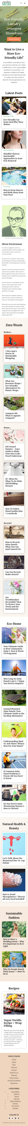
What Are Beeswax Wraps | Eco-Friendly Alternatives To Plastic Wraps (13, 386)
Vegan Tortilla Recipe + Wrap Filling (13, 1023)
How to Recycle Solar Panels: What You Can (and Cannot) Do (13, 545)
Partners (14, 1067)
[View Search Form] (24, 3)
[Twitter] (12, 1118)
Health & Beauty (8, 150)
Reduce (16, 1094)
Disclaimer (14, 1083)
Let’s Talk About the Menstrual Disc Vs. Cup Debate (14, 860)
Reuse (17, 1096)
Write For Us (14, 1072)
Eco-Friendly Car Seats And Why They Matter (13, 122)
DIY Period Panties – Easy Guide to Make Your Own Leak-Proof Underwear (13, 451)
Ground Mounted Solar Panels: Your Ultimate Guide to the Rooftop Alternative (14, 712)
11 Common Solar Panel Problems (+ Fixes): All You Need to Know (13, 775)
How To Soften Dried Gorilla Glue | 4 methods (14, 511)
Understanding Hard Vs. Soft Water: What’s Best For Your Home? (14, 743)
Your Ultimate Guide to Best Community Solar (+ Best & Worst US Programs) (14, 650)
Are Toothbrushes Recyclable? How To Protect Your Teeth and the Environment (13, 603)
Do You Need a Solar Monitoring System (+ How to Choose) (14, 806)
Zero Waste (15, 1091)
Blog (14, 1064)
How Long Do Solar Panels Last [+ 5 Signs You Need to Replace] (14, 681)
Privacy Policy (14, 1078)
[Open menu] (21, 3)
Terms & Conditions (14, 1080)
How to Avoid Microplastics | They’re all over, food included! (14, 896)
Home (14, 1059)
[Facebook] (9, 1118)
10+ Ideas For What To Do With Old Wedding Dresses (13, 482)
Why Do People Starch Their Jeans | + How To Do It (14, 971)
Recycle (16, 1099)
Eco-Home (6, 116)
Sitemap (14, 1075)
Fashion (15, 1103)
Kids (12, 116)
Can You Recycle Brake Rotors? (13, 573)
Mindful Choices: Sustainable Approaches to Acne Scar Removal (12, 157)
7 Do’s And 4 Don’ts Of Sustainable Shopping (11, 354)
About (14, 1062)
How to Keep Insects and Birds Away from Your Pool (13, 192)
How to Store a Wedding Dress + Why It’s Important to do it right (13, 942)
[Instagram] (15, 1118)
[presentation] (14, 106)
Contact (14, 1070)
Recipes (15, 1108)
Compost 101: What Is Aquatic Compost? (13, 415)
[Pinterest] (18, 1118)
